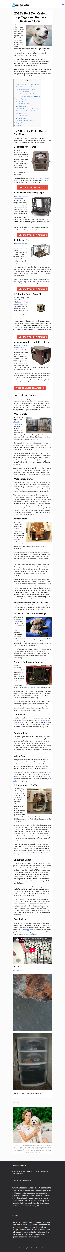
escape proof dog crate (31, 687)
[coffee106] (32, 1030)
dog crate (44, 863)
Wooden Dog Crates (23, 103)
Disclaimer (38, 1248)
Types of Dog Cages (20, 99)
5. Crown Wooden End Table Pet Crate (28, 96)
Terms (33, 1248)
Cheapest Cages (19, 123)
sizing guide (28, 930)
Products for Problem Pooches (26, 111)
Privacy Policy (26, 1248)
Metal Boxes (21, 113)
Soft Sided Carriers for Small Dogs (27, 108)
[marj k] (18, 971)
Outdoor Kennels (22, 116)
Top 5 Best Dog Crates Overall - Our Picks (26, 84)
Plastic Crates (21, 106)
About (20, 1248)
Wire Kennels (21, 101)
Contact (44, 1248)
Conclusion (18, 125)
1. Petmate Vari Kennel (24, 87)
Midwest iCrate (21, 244)
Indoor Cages (21, 118)
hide (30, 81)
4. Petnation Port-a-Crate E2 (25, 94)
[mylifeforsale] (32, 1090)
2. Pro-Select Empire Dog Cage (26, 89)
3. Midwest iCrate (22, 91)
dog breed (29, 934)
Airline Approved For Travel (25, 120)
